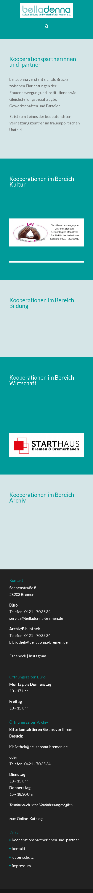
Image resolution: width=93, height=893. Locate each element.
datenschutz (23, 857)
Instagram (37, 655)
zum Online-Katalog (26, 818)
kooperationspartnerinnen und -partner (45, 839)
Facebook (17, 655)
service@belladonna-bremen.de (36, 618)
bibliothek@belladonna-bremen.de (38, 642)
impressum (21, 865)
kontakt (18, 848)
